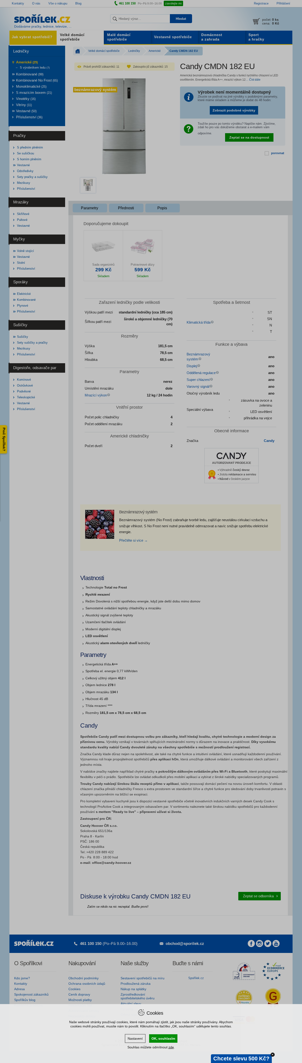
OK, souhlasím (163, 1038)
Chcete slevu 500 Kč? (241, 1058)
